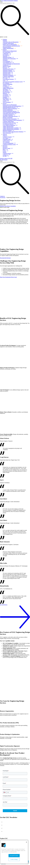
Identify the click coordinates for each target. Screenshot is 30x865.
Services (4, 103)
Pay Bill (10, 158)
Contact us (6, 158)
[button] (13, 3)
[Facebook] (4, 825)
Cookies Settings (14, 859)
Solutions (5, 39)
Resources (5, 145)
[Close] (26, 842)
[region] (14, 852)
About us (5, 134)
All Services (2, 197)
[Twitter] (4, 831)
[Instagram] (4, 828)
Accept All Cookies (14, 855)
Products (5, 49)
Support (2, 158)
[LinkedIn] (4, 822)
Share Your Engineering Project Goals (8, 277)
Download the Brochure (5, 257)
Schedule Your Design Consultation (8, 206)
